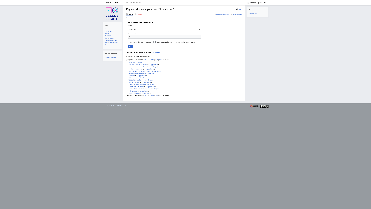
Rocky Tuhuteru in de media (137, 89)
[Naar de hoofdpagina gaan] (112, 13)
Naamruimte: (132, 34)
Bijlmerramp (132, 91)
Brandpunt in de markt (136, 87)
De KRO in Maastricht (135, 69)
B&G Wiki (112, 2)
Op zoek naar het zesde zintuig (139, 71)
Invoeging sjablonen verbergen (141, 42)
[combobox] (164, 29)
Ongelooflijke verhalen (136, 73)
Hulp (240, 9)
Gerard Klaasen (133, 93)
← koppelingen (138, 62)
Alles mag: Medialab (135, 84)
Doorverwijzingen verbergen (186, 42)
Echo (130, 62)
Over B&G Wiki (118, 106)
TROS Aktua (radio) (134, 80)
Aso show (131, 76)
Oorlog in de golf (134, 82)
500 (160, 60)
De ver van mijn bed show (137, 67)
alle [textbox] (129, 37)
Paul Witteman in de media (137, 65)
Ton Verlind (131, 18)
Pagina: (130, 25)
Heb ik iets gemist (134, 78)
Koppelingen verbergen (164, 42)
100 (152, 60)
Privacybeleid (107, 106)
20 (145, 60)
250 (156, 60)
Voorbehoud (129, 106)
